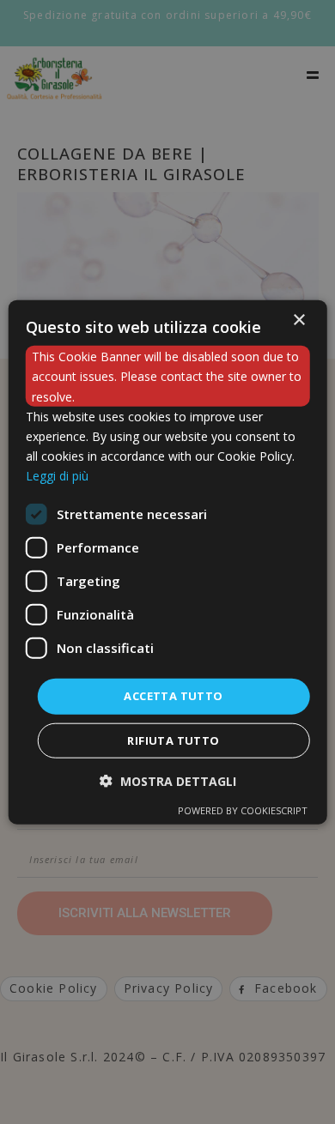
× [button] (298, 320)
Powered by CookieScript (243, 809)
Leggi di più (57, 476)
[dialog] (168, 562)
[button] (168, 780)
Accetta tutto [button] (173, 696)
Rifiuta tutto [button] (173, 739)
